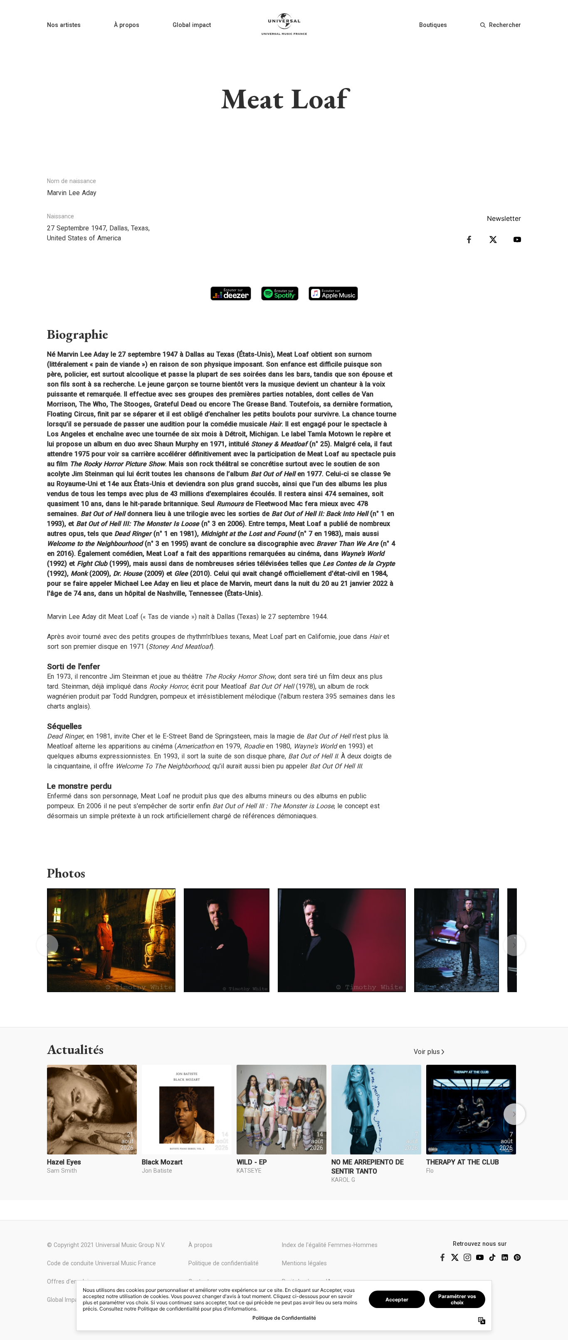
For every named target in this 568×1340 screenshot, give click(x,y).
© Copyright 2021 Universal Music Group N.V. (106, 1245)
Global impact (192, 25)
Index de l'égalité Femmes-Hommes (330, 1245)
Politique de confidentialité (223, 1263)
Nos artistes (64, 25)
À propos (126, 25)
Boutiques (433, 25)
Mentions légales (304, 1263)
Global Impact (65, 1299)
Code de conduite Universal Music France (101, 1263)
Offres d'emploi (68, 1281)
